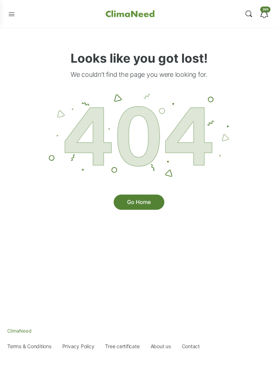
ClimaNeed (19, 331)
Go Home (139, 202)
